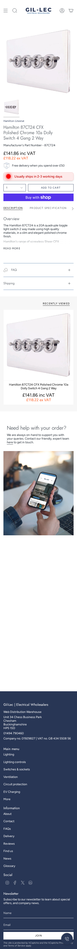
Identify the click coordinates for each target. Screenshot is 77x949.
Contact (8, 821)
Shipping (9, 283)
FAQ (14, 270)
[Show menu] (5, 11)
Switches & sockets (16, 769)
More (6, 799)
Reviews (9, 844)
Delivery (8, 836)
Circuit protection (15, 784)
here (10, 442)
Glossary (9, 866)
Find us (8, 851)
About (7, 814)
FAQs (7, 829)
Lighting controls (14, 762)
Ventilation (10, 777)
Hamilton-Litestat (13, 120)
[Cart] (71, 11)
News (7, 858)
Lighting (8, 754)
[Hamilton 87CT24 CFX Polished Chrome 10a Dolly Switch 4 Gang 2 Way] (38, 345)
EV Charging (11, 792)
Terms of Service (16, 945)
